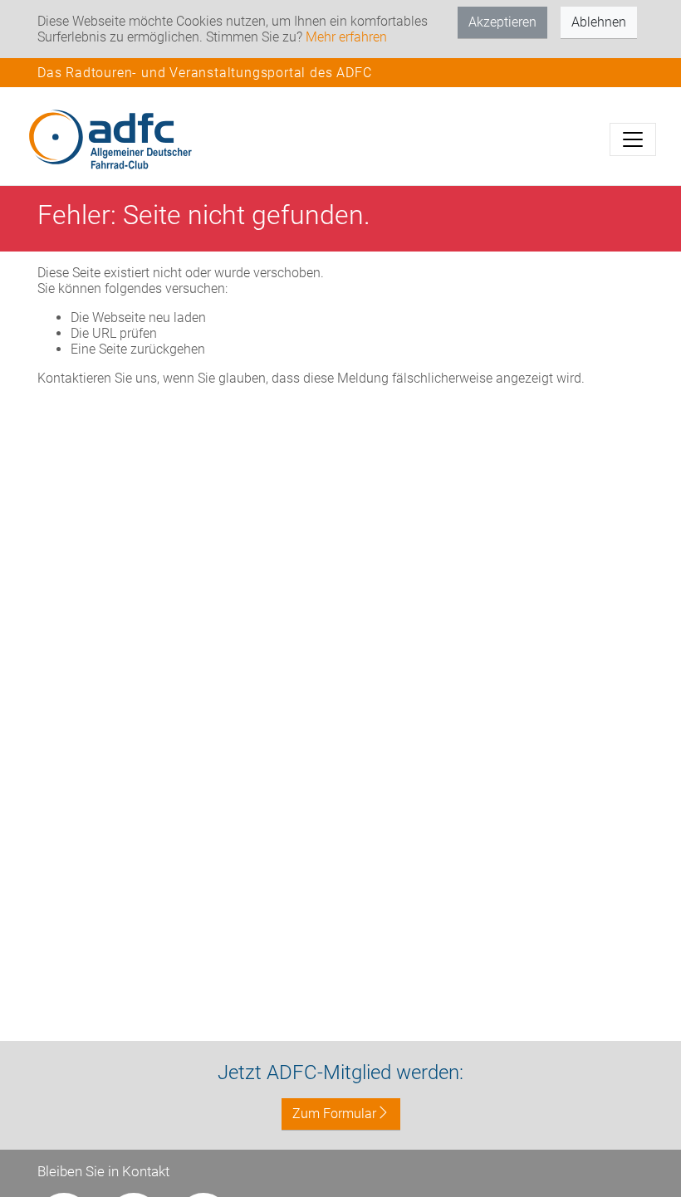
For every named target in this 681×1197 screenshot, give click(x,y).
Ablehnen (598, 22)
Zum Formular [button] (334, 1113)
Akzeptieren (502, 22)
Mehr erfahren (346, 37)
